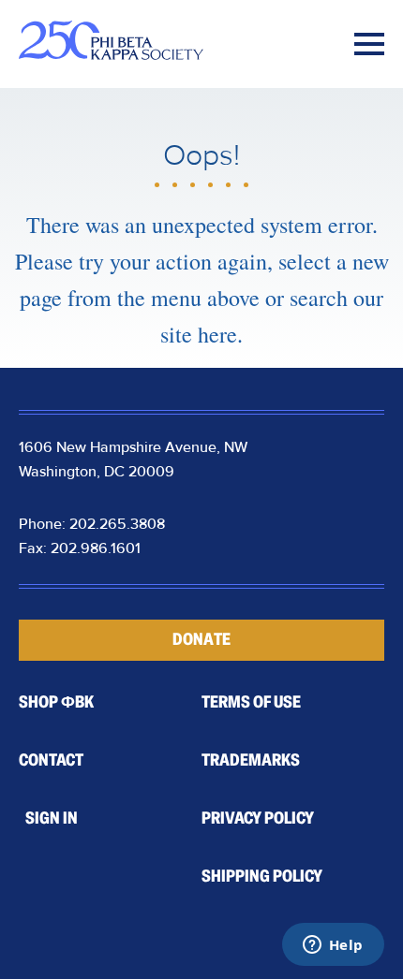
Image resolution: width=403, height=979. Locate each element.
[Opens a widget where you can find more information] (332, 946)
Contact (51, 760)
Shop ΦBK (56, 702)
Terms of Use (251, 702)
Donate (201, 639)
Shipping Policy (262, 876)
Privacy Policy (258, 818)
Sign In (51, 818)
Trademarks (251, 760)
